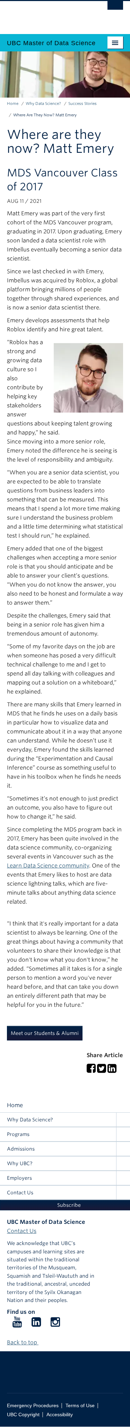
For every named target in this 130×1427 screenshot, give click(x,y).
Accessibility (59, 1414)
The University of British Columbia (47, 14)
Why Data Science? (43, 103)
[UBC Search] (115, 8)
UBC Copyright (23, 1414)
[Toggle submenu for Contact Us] (123, 1193)
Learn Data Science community (48, 865)
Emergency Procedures (33, 1405)
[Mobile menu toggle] (115, 42)
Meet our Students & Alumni (45, 1033)
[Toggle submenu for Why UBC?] (123, 1163)
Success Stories (82, 103)
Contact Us (20, 1192)
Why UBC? (20, 1163)
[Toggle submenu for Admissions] (123, 1149)
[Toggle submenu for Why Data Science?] (123, 1120)
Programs (18, 1134)
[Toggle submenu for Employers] (123, 1178)
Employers (19, 1178)
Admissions (21, 1149)
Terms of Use (80, 1405)
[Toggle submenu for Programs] (123, 1134)
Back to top (22, 1342)
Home (12, 103)
